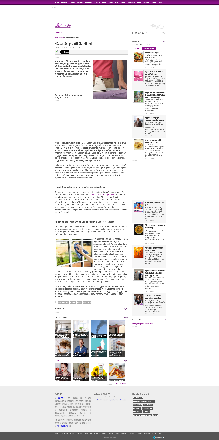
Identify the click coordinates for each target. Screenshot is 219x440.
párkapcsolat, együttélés (143, 401)
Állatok (139, 2)
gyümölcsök (147, 408)
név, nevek (137, 411)
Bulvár (57, 2)
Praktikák (97, 2)
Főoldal (56, 38)
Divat (116, 2)
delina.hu (61, 397)
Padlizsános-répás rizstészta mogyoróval (153, 53)
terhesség (137, 405)
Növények (146, 2)
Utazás (160, 2)
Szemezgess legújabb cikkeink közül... (143, 324)
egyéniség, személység (142, 415)
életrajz (136, 408)
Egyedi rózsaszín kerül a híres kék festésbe (154, 72)
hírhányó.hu (123, 400)
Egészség (123, 2)
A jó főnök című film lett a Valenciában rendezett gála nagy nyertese (155, 273)
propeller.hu (112, 400)
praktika (72, 302)
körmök (147, 411)
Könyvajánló (88, 2)
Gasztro (73, 2)
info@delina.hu (62, 425)
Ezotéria (111, 2)
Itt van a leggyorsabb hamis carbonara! (153, 141)
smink (155, 415)
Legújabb (137, 49)
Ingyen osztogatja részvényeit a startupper (154, 118)
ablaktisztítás (87, 302)
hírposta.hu (105, 400)
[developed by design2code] (158, 437)
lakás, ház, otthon (63, 302)
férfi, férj (148, 405)
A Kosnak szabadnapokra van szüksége (154, 249)
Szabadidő (80, 2)
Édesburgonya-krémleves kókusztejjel (155, 226)
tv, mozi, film (138, 398)
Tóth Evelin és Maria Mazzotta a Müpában (153, 296)
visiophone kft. (114, 437)
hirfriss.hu (117, 400)
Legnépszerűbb (149, 49)
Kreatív (154, 2)
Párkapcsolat (65, 2)
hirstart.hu (100, 400)
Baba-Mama (131, 2)
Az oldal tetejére (121, 383)
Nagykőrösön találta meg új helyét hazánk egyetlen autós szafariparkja (155, 95)
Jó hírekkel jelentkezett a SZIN (154, 203)
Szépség (104, 2)
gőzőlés (79, 302)
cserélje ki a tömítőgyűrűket (102, 195)
